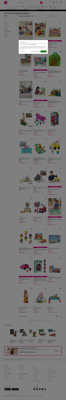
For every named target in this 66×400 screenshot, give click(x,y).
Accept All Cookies (43, 51)
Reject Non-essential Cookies (35, 51)
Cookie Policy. (33, 44)
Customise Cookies (22, 51)
